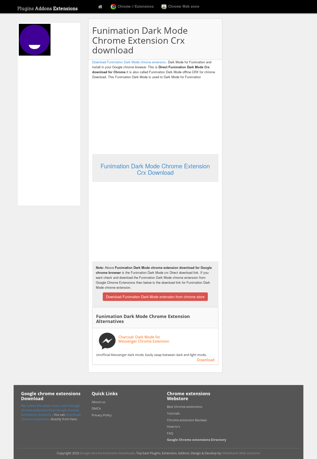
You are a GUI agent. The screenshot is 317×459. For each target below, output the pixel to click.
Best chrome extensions (184, 406)
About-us (98, 402)
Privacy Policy (102, 415)
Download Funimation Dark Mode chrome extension (129, 62)
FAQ (170, 433)
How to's (173, 426)
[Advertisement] (49, 130)
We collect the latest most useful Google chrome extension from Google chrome (50, 407)
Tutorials (173, 413)
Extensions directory (36, 414)
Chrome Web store (183, 6)
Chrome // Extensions (135, 6)
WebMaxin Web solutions (241, 453)
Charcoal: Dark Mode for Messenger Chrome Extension (143, 339)
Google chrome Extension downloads (107, 453)
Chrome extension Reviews (187, 420)
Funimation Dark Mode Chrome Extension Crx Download (155, 169)
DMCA (96, 408)
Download (205, 359)
